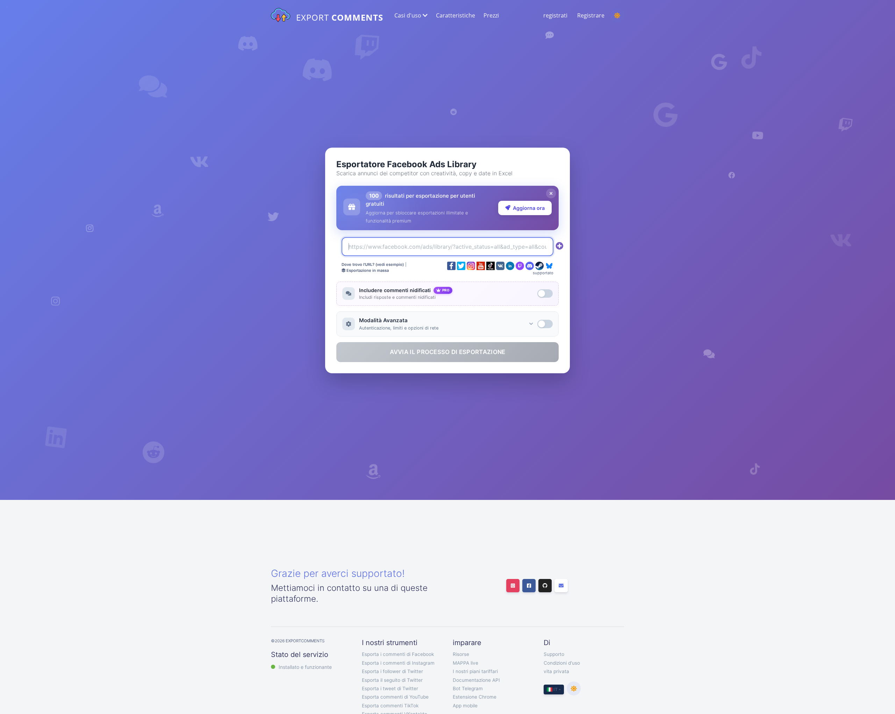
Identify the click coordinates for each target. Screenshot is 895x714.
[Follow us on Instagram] (513, 585)
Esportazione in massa (367, 270)
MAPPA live (465, 663)
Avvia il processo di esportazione (448, 351)
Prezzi (491, 15)
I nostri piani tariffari (475, 671)
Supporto (554, 654)
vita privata (556, 671)
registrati (555, 15)
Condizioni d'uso (562, 663)
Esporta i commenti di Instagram (398, 663)
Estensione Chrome (474, 697)
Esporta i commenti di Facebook (398, 654)
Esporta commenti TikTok (390, 705)
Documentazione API (476, 680)
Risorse (461, 654)
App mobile (465, 705)
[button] (410, 15)
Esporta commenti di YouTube (395, 697)
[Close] (551, 193)
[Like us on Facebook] (529, 585)
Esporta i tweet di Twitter (390, 688)
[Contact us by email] (561, 585)
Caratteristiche (455, 15)
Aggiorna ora (529, 208)
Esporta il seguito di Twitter (392, 680)
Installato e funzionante (305, 667)
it (555, 689)
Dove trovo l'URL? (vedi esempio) (373, 264)
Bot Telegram (468, 688)
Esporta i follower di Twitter (392, 671)
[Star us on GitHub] (545, 585)
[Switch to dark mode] (617, 15)
